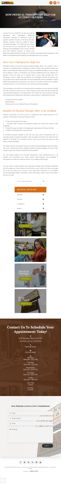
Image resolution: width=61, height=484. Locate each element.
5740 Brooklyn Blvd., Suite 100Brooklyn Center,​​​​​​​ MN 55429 (30, 339)
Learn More (25, 226)
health (19, 208)
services (19, 194)
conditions (20, 204)
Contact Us (24, 303)
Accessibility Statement (42, 467)
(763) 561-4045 (30, 347)
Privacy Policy (52, 467)
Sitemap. (30, 468)
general (19, 199)
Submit (46, 445)
